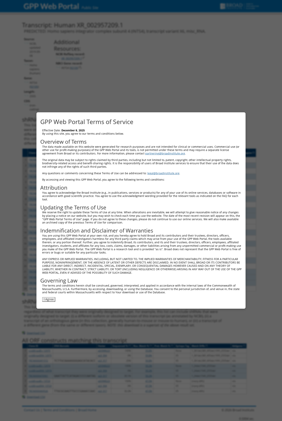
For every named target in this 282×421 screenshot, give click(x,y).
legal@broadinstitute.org (163, 173)
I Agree (49, 299)
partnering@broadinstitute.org (165, 153)
